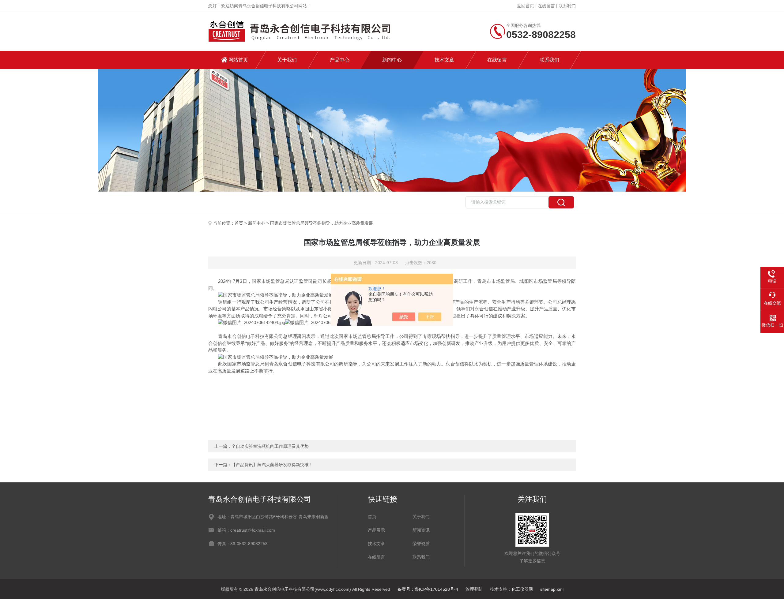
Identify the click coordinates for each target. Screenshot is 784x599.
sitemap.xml (552, 589)
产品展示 (376, 530)
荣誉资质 (421, 543)
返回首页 (525, 5)
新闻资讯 (421, 530)
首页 (239, 223)
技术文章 (444, 59)
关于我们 (287, 59)
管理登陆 (474, 589)
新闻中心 (392, 59)
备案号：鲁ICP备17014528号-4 (428, 589)
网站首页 (238, 59)
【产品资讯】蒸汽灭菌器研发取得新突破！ (272, 464)
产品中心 (339, 59)
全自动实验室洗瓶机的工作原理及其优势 (270, 446)
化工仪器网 (522, 589)
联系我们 (567, 5)
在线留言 (546, 5)
